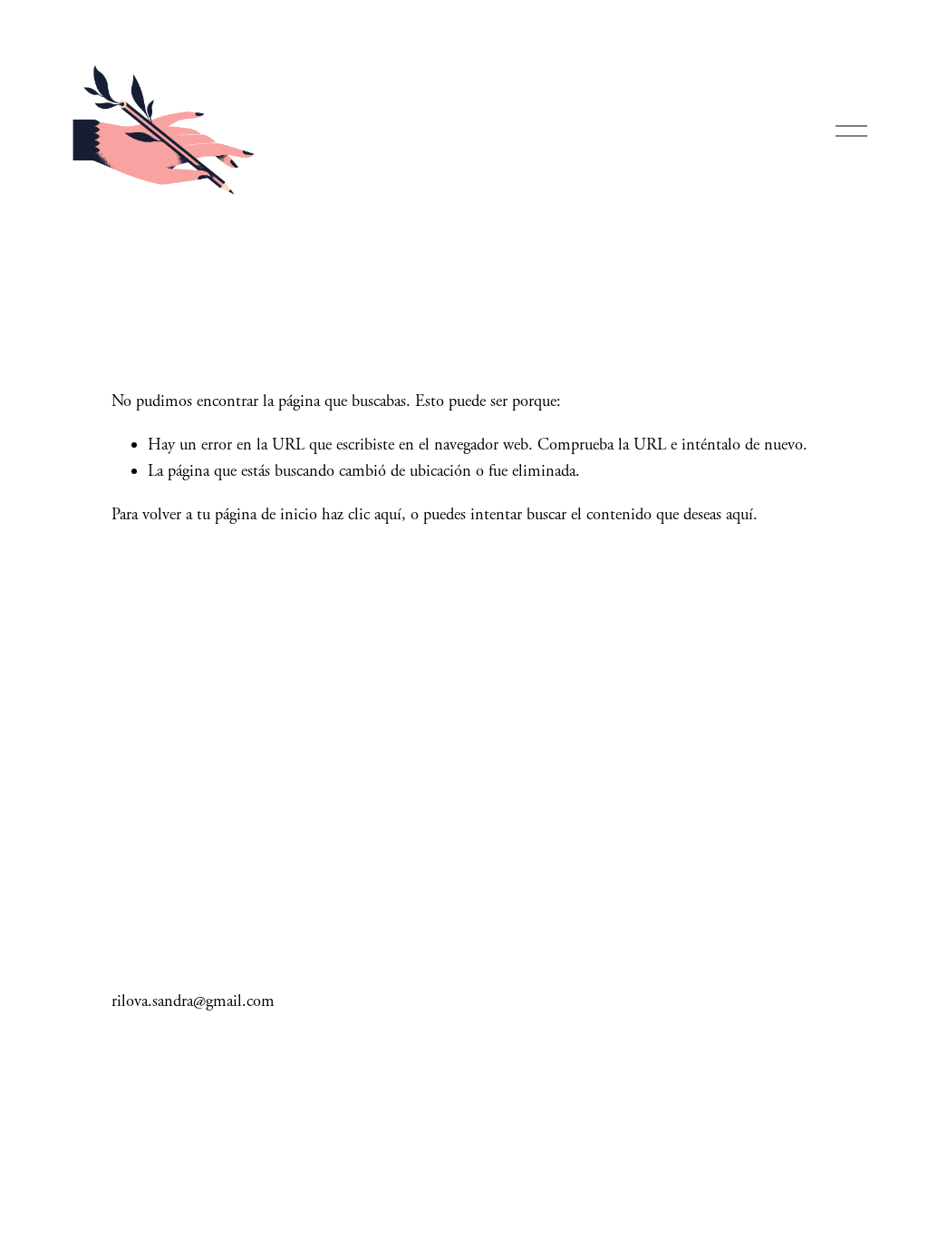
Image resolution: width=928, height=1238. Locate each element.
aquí (739, 515)
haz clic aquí (361, 515)
